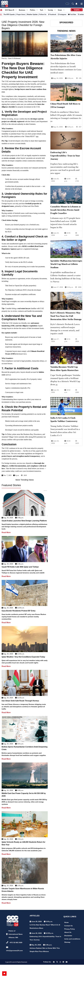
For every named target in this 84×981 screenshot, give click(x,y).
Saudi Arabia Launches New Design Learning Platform (24, 521)
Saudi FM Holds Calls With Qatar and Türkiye (20, 567)
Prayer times (21, 14)
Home (66, 922)
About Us (67, 932)
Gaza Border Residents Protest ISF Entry (18, 611)
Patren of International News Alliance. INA (16, 934)
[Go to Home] (4, 973)
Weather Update (32, 14)
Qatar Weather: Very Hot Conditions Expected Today (23, 657)
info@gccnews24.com (14, 950)
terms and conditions (72, 939)
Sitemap (67, 942)
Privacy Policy (69, 929)
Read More (6, 532)
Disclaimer (68, 935)
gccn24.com (11, 962)
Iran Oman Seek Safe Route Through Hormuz (20, 701)
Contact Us (68, 926)
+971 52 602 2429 (16, 942)
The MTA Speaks (9, 14)
